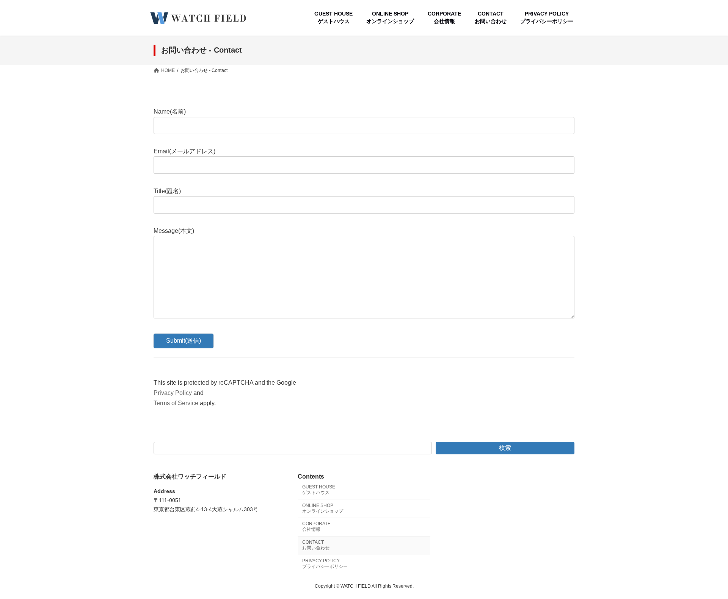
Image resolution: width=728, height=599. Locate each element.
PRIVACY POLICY (325, 563)
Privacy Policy (173, 393)
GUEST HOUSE (318, 489)
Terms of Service (176, 403)
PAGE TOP (704, 574)
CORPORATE (316, 526)
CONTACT (315, 545)
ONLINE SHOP (322, 507)
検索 (505, 448)
